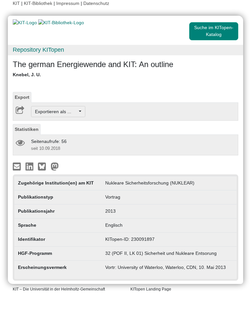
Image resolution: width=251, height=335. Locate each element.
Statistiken (27, 129)
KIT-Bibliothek (39, 3)
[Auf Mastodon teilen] (55, 166)
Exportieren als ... (56, 111)
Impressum (67, 3)
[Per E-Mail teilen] (17, 166)
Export (22, 97)
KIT (16, 3)
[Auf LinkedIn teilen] (30, 166)
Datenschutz (96, 3)
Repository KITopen (38, 49)
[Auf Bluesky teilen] (43, 166)
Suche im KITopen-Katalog (213, 31)
